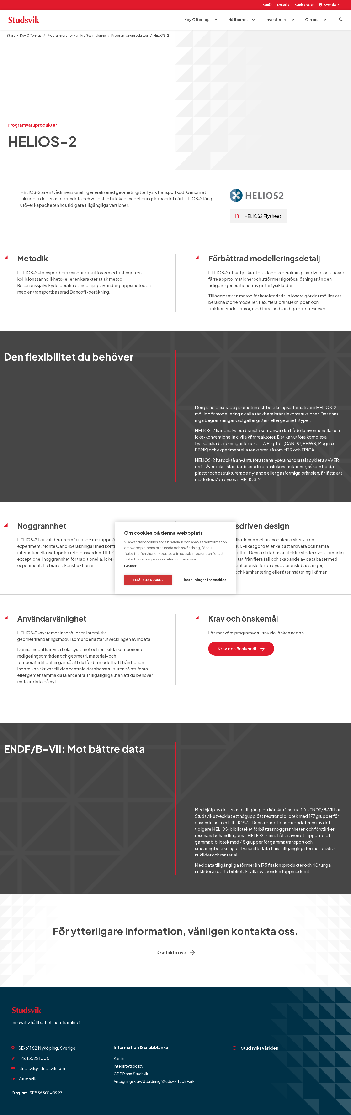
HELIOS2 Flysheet (262, 216)
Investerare (276, 19)
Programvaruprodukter (129, 35)
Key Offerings (197, 19)
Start (11, 35)
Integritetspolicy (128, 1065)
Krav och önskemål (237, 648)
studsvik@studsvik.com (42, 1068)
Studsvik (28, 1078)
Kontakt (283, 4)
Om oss (312, 19)
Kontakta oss (171, 952)
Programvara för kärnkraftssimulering (76, 35)
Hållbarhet (238, 19)
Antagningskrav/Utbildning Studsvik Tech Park (154, 1081)
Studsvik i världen (259, 1048)
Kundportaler (304, 4)
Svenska (330, 4)
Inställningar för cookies (205, 580)
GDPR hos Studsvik (131, 1073)
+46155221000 (34, 1058)
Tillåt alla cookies (148, 579)
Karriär (267, 4)
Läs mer (130, 566)
